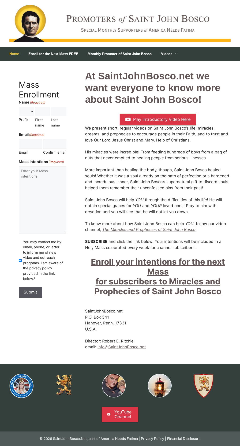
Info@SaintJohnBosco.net (122, 347)
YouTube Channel (122, 414)
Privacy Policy (152, 438)
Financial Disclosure (184, 438)
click (121, 241)
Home (14, 54)
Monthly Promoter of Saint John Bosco (120, 54)
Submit (30, 292)
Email (23, 152)
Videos (166, 54)
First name (39, 122)
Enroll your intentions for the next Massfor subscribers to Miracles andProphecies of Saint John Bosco (158, 276)
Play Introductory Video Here (162, 119)
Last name (55, 122)
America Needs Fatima (119, 438)
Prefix (24, 119)
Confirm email (54, 152)
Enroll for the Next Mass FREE (53, 54)
